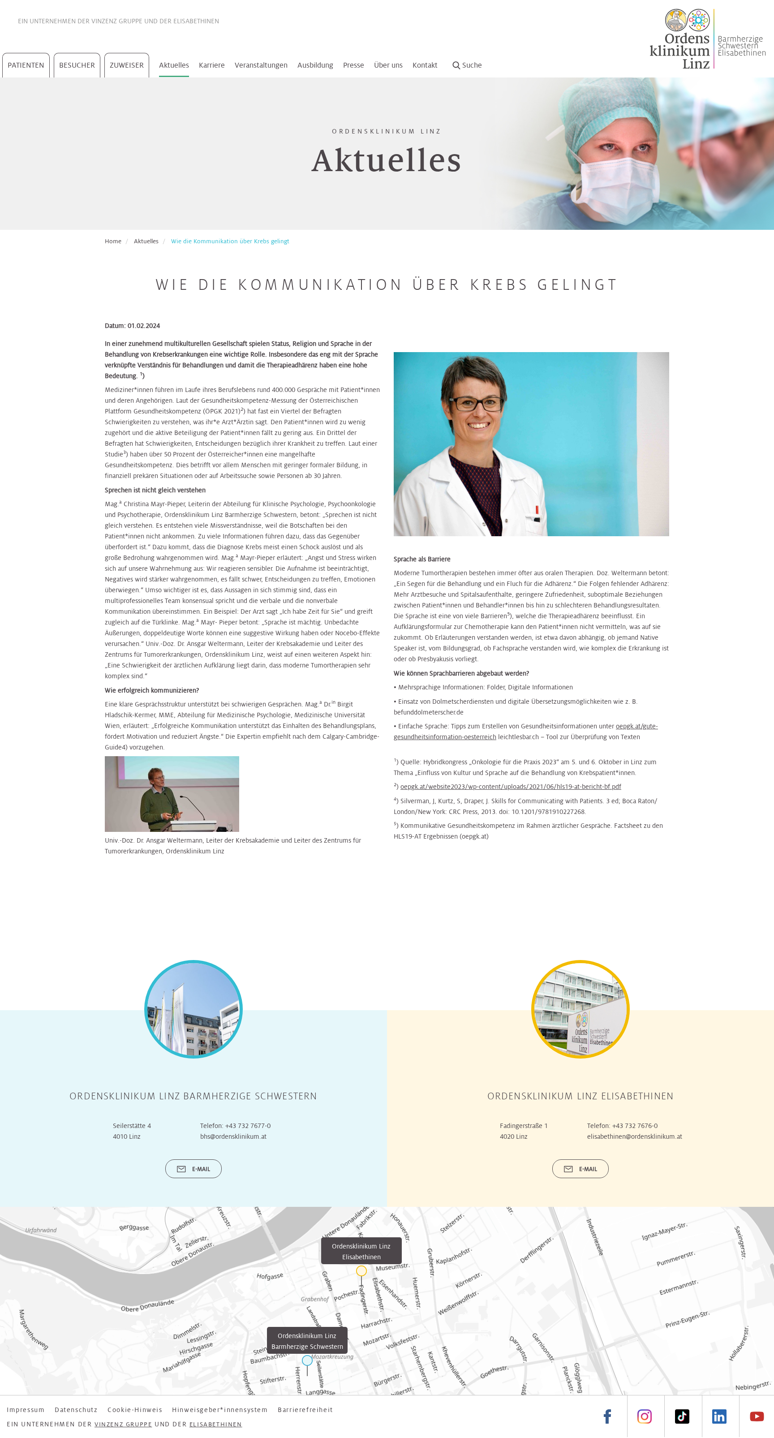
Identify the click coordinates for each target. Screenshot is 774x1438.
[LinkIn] (719, 1416)
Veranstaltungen (261, 65)
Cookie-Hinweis (135, 1410)
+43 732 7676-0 (635, 1126)
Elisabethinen (196, 21)
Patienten (26, 65)
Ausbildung (315, 65)
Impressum (26, 1410)
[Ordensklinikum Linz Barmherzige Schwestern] (307, 1365)
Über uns (388, 65)
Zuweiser (127, 65)
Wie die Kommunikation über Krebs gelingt (230, 241)
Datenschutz (76, 1410)
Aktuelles (174, 65)
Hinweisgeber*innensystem (220, 1410)
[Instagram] (644, 1416)
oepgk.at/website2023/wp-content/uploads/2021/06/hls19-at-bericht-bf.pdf (510, 787)
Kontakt (425, 65)
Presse (353, 65)
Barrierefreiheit (305, 1410)
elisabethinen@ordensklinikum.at (634, 1136)
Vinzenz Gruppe (116, 21)
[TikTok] (681, 1416)
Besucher (77, 65)
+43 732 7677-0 (248, 1126)
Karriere (212, 65)
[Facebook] (607, 1416)
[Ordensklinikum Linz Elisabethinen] (361, 1276)
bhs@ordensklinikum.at (233, 1136)
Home (113, 241)
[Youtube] (756, 1416)
